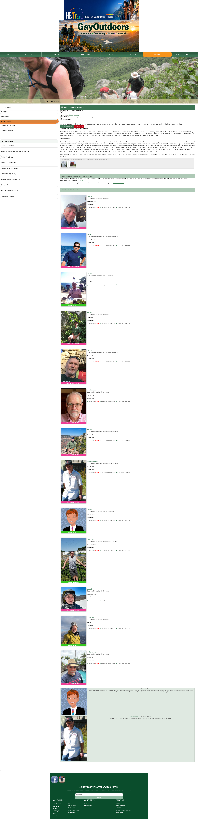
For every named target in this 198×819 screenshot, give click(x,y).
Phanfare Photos (7, 130)
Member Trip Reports (8, 125)
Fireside (89, 509)
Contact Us (4, 185)
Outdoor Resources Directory (123, 810)
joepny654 (90, 539)
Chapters (111, 54)
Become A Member (7, 146)
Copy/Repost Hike (79, 126)
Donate (70, 803)
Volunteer (55, 813)
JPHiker (70, 115)
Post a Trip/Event (72, 805)
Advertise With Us (88, 805)
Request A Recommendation (10, 179)
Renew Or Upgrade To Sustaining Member (15, 151)
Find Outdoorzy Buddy (8, 174)
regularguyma (91, 390)
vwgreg (89, 312)
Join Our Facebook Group (9, 190)
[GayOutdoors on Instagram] (62, 779)
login (178, 54)
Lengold (89, 274)
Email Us (86, 803)
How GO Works (72, 812)
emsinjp (76, 115)
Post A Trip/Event (7, 157)
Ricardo (89, 429)
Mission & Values (120, 805)
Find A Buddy (56, 806)
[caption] (64, 167)
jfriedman (90, 617)
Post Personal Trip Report (9, 168)
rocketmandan (92, 652)
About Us (132, 54)
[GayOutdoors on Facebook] (54, 779)
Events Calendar (57, 804)
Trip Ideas (4, 112)
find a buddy (85, 54)
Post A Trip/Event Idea (8, 162)
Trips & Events (6, 107)
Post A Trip (29, 54)
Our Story (118, 803)
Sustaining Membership (59, 811)
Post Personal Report (73, 810)
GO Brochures (119, 812)
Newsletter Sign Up (7, 196)
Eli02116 (90, 351)
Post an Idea (71, 807)
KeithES (89, 589)
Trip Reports (56, 54)
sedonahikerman (92, 461)
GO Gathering (5, 116)
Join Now (157, 54)
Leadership (119, 807)
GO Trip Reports (6, 121)
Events (8, 54)
